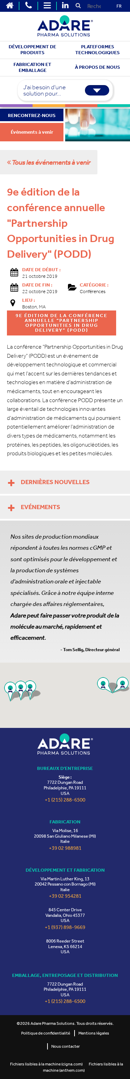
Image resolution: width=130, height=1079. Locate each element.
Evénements (40, 507)
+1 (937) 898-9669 (65, 927)
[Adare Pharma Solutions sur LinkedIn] (65, 5)
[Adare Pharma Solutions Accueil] (9, 5)
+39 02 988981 (65, 848)
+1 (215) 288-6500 (65, 800)
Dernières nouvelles (55, 482)
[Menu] (47, 5)
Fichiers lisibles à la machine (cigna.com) (46, 1064)
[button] (107, 685)
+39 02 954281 (65, 896)
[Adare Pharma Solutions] (65, 744)
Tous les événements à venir (50, 162)
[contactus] (28, 5)
